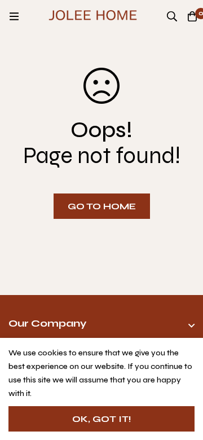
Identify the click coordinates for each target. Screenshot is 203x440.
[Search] (172, 16)
